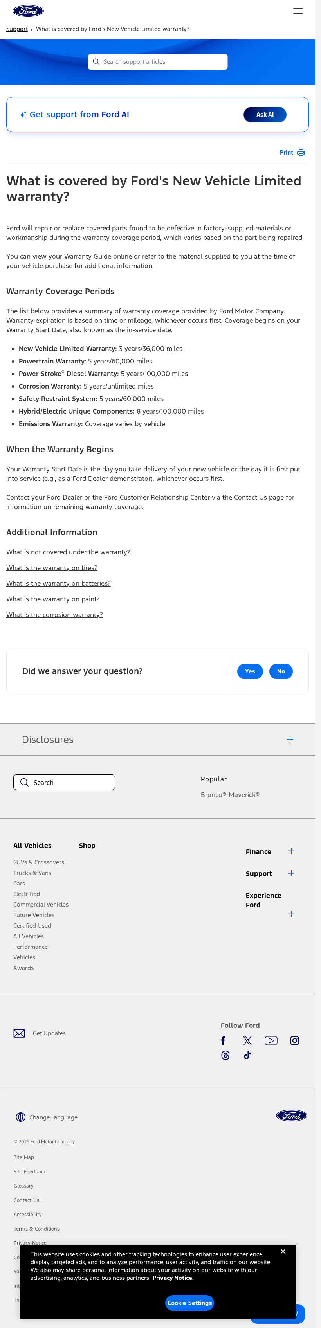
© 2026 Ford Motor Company (44, 1141)
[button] (102, 848)
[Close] (283, 1257)
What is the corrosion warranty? (54, 614)
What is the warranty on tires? (51, 567)
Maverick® (244, 794)
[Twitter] (247, 1040)
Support (17, 28)
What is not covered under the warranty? (68, 552)
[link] (24, 1157)
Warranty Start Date (36, 330)
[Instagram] (294, 1040)
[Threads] (225, 1055)
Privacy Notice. (173, 1277)
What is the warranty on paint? (53, 599)
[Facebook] (225, 1040)
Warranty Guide (87, 256)
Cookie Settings (190, 1302)
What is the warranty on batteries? (58, 583)
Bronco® (214, 794)
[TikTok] (247, 1055)
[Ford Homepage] (291, 1115)
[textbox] (64, 782)
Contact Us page (259, 497)
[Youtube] (271, 1040)
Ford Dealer (64, 497)
